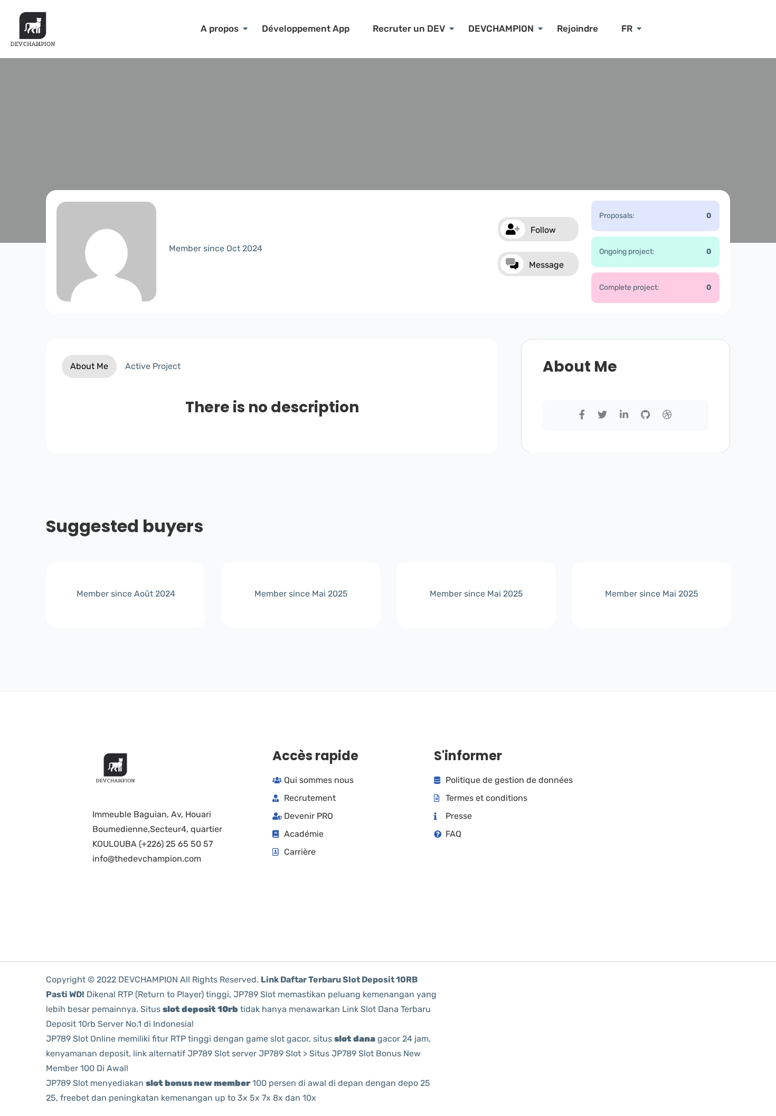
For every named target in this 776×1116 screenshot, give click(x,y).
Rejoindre (577, 28)
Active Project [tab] (153, 366)
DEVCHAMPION (501, 28)
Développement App (305, 28)
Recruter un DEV (409, 28)
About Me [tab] (89, 366)
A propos (220, 28)
